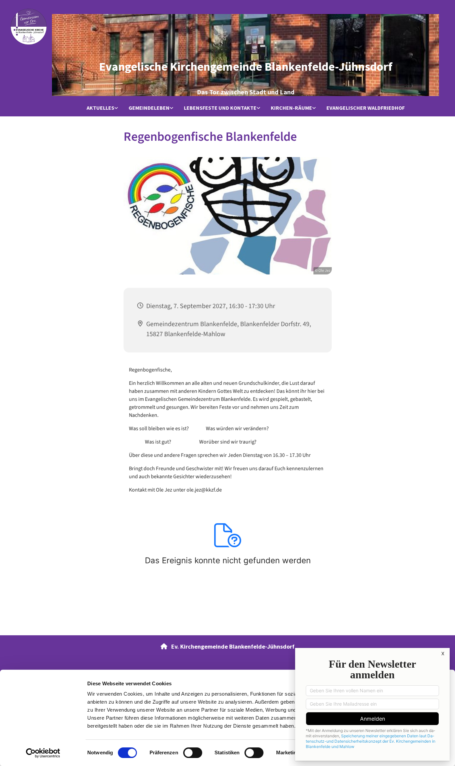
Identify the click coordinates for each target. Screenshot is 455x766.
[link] (102, 108)
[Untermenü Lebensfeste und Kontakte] (258, 108)
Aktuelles (100, 107)
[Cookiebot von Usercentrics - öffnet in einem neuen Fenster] (43, 753)
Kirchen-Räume (291, 107)
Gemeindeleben (149, 107)
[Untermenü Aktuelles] (116, 108)
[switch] (192, 752)
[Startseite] (29, 27)
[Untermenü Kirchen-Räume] (314, 108)
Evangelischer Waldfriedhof (365, 107)
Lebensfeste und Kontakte (220, 107)
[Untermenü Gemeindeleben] (171, 108)
